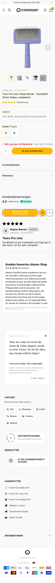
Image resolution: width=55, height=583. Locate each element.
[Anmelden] (45, 10)
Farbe (9, 126)
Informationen (14, 535)
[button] (9, 102)
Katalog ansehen (4, 10)
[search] (9, 10)
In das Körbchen (32, 151)
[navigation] (3, 2)
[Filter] (42, 212)
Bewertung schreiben (20, 212)
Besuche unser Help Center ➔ (18, 402)
